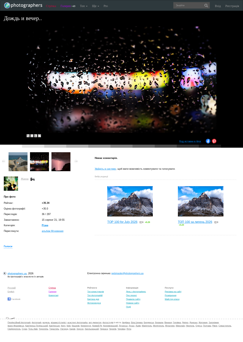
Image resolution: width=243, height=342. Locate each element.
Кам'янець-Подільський (36, 326)
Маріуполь (147, 326)
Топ (83, 6)
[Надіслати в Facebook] (208, 142)
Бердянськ (149, 322)
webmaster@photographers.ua (127, 273)
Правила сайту (133, 299)
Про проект (131, 295)
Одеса (199, 326)
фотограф (36, 322)
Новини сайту (132, 303)
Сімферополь (14, 329)
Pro (106, 6)
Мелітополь (158, 326)
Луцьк (131, 326)
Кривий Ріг (97, 326)
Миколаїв (180, 326)
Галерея (68, 6)
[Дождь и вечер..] (39, 154)
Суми (24, 329)
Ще (94, 6)
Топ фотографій (95, 295)
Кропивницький (110, 326)
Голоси (8, 246)
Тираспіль (54, 329)
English (11, 291)
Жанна (24, 178)
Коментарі (53, 295)
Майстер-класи (172, 299)
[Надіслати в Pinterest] (214, 142)
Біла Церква (137, 322)
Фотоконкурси (94, 303)
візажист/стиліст (58, 322)
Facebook (16, 299)
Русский (12, 288)
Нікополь (190, 326)
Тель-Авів (33, 329)
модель (46, 322)
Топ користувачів (95, 291)
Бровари (159, 322)
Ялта (128, 329)
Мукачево (170, 326)
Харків (72, 329)
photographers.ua (17, 273)
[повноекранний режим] (39, 135)
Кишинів (76, 326)
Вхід (218, 6)
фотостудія (108, 322)
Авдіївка (126, 322)
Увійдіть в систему (105, 168)
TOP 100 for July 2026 (122, 222)
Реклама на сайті (173, 291)
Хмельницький (92, 329)
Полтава (207, 326)
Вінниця (168, 322)
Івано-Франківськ (16, 326)
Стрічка (51, 6)
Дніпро (185, 322)
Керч (63, 326)
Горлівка (177, 322)
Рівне (214, 326)
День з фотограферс (136, 291)
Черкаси (104, 329)
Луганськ (123, 326)
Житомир (203, 322)
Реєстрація (232, 6)
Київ (69, 326)
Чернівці (121, 329)
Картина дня (93, 299)
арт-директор (95, 322)
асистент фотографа (77, 322)
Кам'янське (54, 326)
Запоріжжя (214, 322)
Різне (45, 225)
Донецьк (193, 322)
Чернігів (112, 329)
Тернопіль (43, 329)
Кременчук (86, 326)
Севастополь (225, 326)
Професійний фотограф (19, 322)
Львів (138, 326)
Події (128, 307)
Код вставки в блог (190, 141)
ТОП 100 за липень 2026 (195, 222)
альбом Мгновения (52, 231)
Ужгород (64, 329)
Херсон (80, 329)
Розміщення (170, 295)
